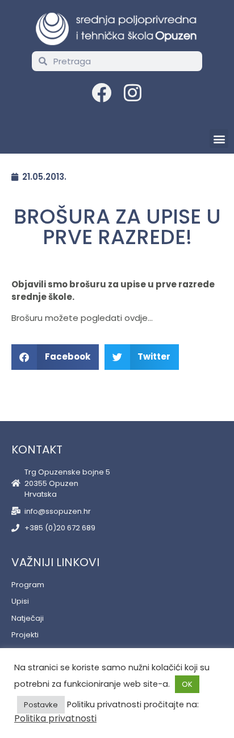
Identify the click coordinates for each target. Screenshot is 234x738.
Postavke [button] (41, 704)
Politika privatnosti (55, 718)
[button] (219, 138)
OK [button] (187, 684)
